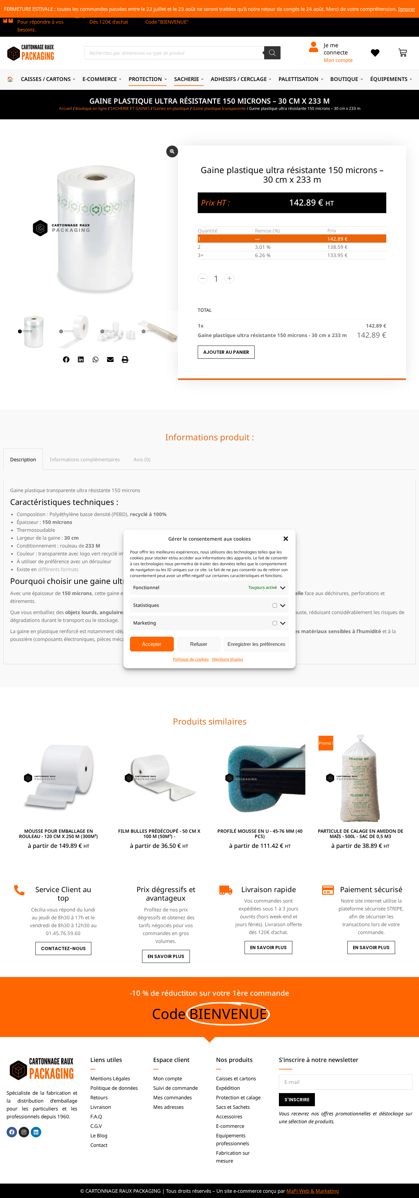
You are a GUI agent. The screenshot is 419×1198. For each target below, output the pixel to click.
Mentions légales (227, 659)
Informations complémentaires (85, 459)
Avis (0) (142, 459)
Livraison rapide (268, 889)
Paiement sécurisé (371, 889)
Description (23, 459)
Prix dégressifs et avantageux (166, 893)
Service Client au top (63, 893)
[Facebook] (12, 1132)
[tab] (23, 459)
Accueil (65, 108)
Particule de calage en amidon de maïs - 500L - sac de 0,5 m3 (360, 834)
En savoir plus (166, 956)
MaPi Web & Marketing (312, 1191)
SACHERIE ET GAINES (130, 108)
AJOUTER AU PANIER (226, 352)
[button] (285, 538)
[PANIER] (402, 52)
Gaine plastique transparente (219, 108)
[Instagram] (24, 1132)
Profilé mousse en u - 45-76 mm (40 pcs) (259, 834)
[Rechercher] (272, 52)
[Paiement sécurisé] (327, 890)
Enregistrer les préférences (256, 644)
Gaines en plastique (171, 108)
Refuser (198, 644)
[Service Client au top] (19, 890)
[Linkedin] (36, 1132)
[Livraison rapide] (224, 890)
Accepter (151, 644)
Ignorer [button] (406, 9)
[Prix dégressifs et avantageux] (122, 890)
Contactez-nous (63, 948)
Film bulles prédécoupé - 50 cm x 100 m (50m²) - (159, 834)
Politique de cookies (191, 659)
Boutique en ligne (91, 108)
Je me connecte (336, 48)
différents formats (58, 569)
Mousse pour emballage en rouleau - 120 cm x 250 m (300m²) (58, 834)
